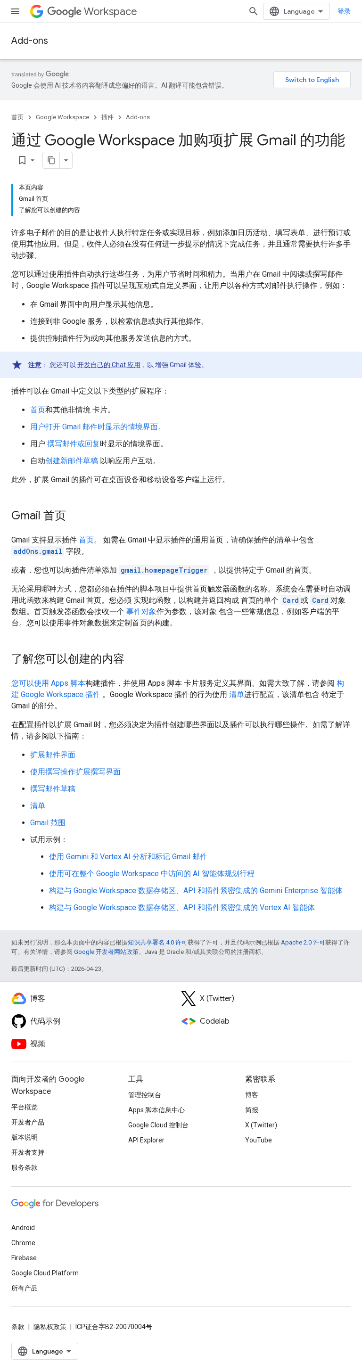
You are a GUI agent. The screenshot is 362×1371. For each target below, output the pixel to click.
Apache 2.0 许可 (303, 942)
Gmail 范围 (48, 822)
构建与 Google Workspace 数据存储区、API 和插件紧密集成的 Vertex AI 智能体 (182, 907)
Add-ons (29, 41)
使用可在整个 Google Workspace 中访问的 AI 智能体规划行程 (152, 873)
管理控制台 (144, 1095)
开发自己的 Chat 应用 (108, 365)
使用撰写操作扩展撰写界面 (75, 771)
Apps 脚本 (68, 683)
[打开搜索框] (253, 11)
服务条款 (24, 1167)
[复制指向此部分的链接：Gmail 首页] (75, 516)
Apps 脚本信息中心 (156, 1110)
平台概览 (24, 1107)
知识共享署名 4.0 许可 (158, 942)
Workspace (110, 11)
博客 (251, 1095)
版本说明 (24, 1137)
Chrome (23, 1243)
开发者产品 (27, 1122)
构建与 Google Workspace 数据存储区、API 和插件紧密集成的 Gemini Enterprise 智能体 (196, 890)
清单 (236, 694)
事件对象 (141, 611)
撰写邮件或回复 (73, 443)
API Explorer (146, 1140)
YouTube (258, 1140)
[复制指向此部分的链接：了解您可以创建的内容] (133, 659)
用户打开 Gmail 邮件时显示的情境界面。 (97, 426)
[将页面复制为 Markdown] (51, 160)
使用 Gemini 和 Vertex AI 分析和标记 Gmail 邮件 (128, 856)
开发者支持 (27, 1152)
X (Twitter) (261, 1125)
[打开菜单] (15, 11)
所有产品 (24, 1288)
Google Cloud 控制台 (158, 1125)
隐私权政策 (49, 1326)
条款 (18, 1326)
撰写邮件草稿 (52, 788)
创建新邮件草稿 (71, 460)
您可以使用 (31, 683)
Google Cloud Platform (45, 1273)
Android (23, 1227)
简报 (251, 1110)
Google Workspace (62, 117)
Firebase (24, 1258)
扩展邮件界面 (52, 754)
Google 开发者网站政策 (106, 951)
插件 (107, 117)
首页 (17, 117)
